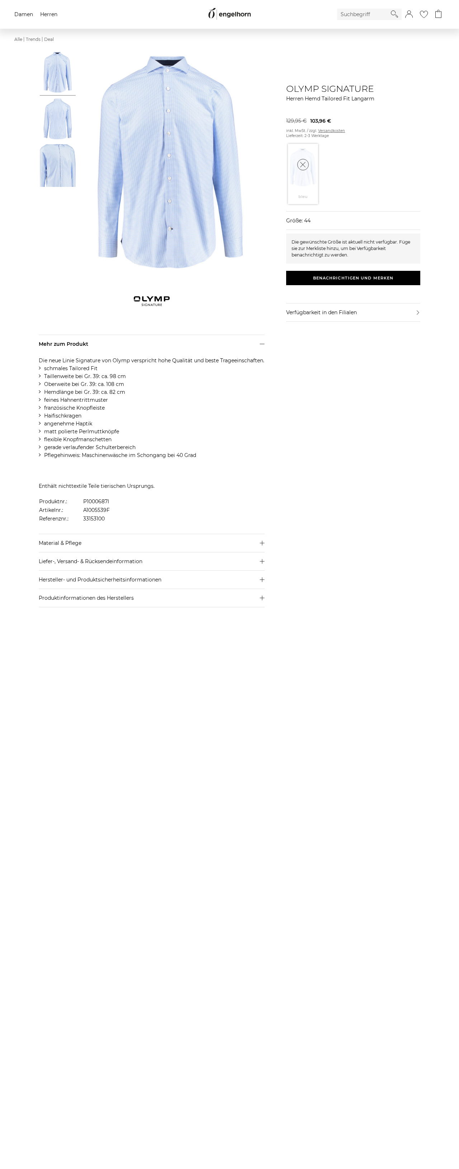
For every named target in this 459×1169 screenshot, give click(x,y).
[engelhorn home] (229, 14)
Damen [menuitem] (23, 14)
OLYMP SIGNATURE (330, 88)
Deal (49, 39)
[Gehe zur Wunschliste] (423, 14)
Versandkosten (331, 130)
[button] (409, 14)
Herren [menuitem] (48, 14)
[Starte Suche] (394, 14)
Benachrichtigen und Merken (353, 278)
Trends (33, 39)
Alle (18, 39)
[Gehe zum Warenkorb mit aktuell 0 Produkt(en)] (438, 14)
